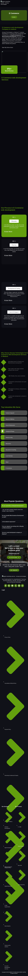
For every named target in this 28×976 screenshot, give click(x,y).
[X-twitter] (15, 585)
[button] (24, 2)
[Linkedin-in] (8, 585)
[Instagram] (22, 585)
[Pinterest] (19, 585)
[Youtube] (12, 585)
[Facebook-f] (5, 585)
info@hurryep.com (14, 553)
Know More (8, 232)
